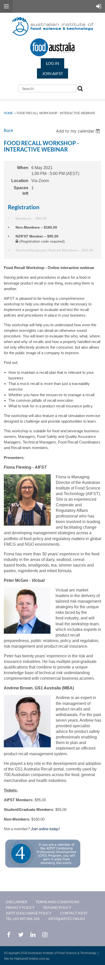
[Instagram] (45, 935)
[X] (21, 935)
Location (19, 181)
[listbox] (78, 131)
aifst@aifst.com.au (66, 918)
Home (8, 113)
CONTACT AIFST (73, 913)
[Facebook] (9, 935)
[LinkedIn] (33, 935)
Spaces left (21, 191)
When (22, 168)
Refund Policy (57, 907)
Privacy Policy (20, 907)
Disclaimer (16, 902)
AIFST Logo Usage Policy (28, 913)
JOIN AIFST (52, 73)
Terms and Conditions (57, 902)
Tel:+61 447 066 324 (23, 918)
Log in (52, 63)
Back (8, 130)
